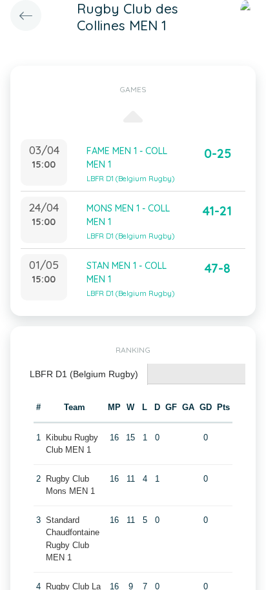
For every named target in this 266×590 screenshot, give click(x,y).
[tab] (84, 374)
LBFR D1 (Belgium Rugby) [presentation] (84, 374)
